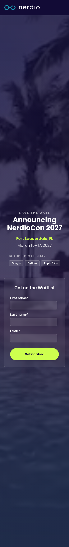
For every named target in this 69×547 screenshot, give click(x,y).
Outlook (32, 263)
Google (16, 263)
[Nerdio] (22, 8)
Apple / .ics (51, 263)
